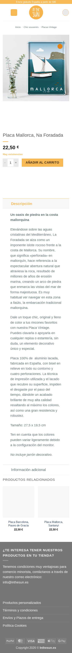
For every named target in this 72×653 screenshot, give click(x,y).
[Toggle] (7, 203)
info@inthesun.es (15, 582)
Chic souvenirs (31, 27)
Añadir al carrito (42, 162)
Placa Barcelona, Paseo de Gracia (18, 523)
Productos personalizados (22, 603)
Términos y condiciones (20, 610)
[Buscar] (14, 12)
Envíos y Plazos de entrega (23, 618)
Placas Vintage (49, 27)
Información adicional (28, 470)
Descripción (21, 204)
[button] (5, 12)
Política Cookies (15, 625)
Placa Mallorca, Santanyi (53, 523)
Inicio (18, 27)
